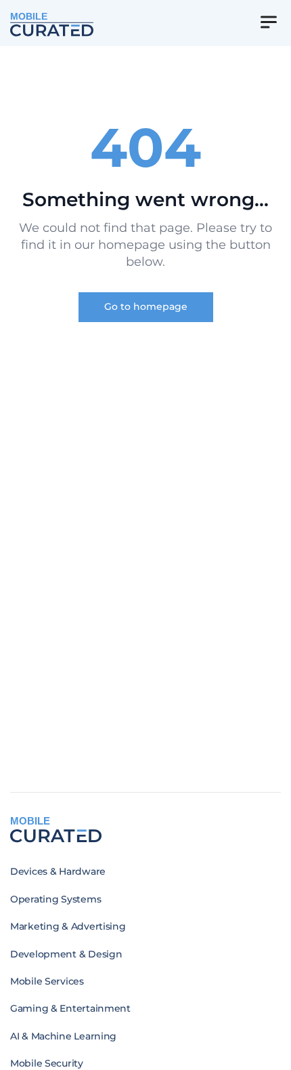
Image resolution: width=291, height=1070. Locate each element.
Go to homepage (145, 306)
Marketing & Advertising (68, 926)
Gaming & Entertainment (70, 1008)
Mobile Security (46, 1063)
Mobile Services (47, 981)
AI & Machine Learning (63, 1036)
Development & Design (66, 954)
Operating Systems (55, 899)
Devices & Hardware (58, 871)
